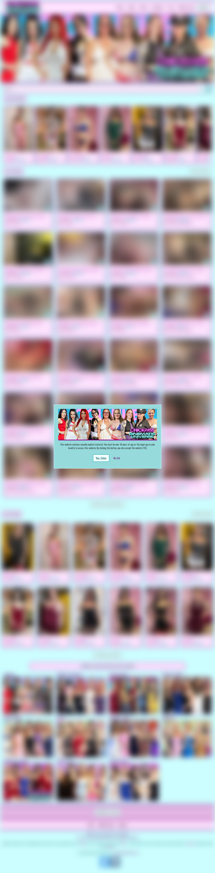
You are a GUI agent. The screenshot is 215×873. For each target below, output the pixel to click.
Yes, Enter (101, 458)
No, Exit (116, 458)
